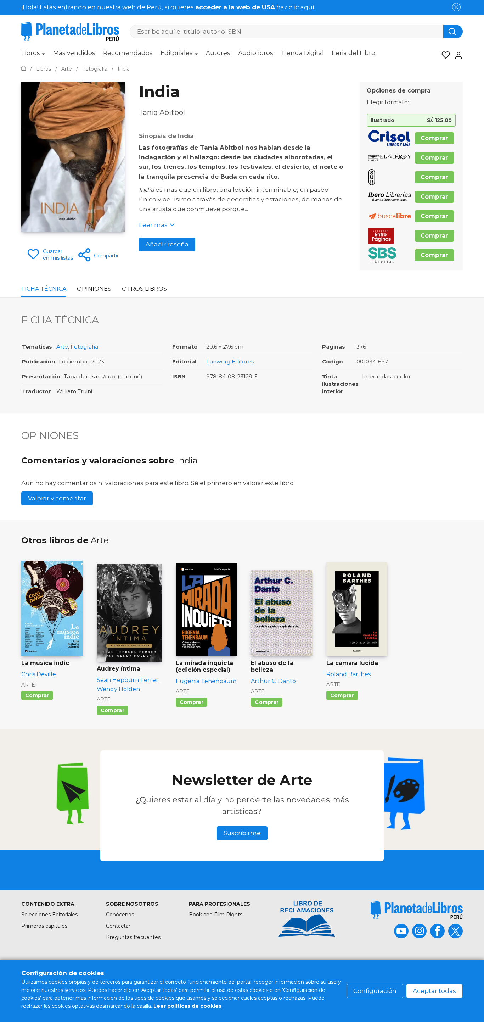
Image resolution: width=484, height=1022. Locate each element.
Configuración (374, 990)
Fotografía (84, 346)
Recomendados (128, 52)
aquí (307, 7)
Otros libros (144, 288)
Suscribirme (242, 833)
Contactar (118, 926)
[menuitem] (33, 55)
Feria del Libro (353, 52)
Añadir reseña (167, 244)
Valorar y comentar (57, 498)
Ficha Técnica (43, 288)
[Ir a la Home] (23, 69)
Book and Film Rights (215, 914)
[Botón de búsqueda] (453, 31)
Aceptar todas (434, 990)
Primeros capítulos (44, 926)
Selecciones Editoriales (49, 914)
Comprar (434, 138)
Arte (62, 346)
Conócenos (120, 914)
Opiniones (94, 288)
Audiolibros (255, 52)
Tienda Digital (302, 52)
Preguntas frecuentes (133, 937)
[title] (417, 910)
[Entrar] (456, 55)
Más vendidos (74, 52)
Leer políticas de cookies (187, 1006)
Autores (218, 52)
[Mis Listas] (443, 55)
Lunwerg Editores (230, 361)
